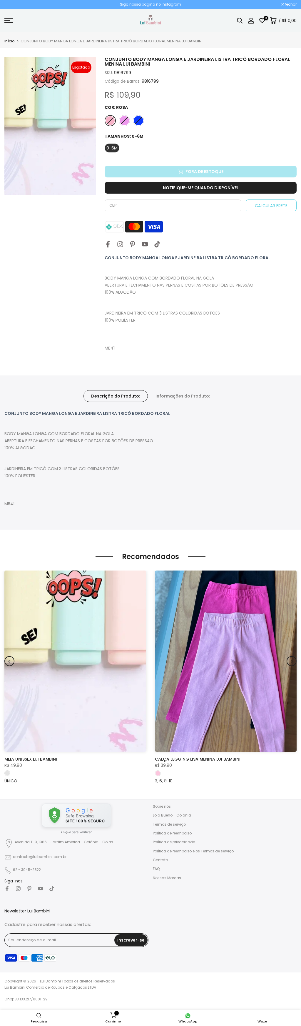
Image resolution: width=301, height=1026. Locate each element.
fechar (13, 4)
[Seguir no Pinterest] (132, 244)
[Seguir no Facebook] (108, 244)
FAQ (156, 868)
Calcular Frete (271, 206)
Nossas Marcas (167, 877)
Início (9, 41)
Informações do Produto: (182, 396)
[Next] (292, 661)
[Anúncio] (150, 4)
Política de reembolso (172, 833)
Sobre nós (162, 806)
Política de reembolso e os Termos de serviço (193, 851)
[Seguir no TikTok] (157, 244)
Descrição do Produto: (115, 396)
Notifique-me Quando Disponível (201, 188)
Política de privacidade (174, 841)
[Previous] (9, 661)
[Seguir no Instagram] (120, 244)
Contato (160, 859)
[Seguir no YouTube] (145, 244)
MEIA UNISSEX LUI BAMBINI (30, 759)
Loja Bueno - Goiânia (172, 815)
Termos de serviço (169, 824)
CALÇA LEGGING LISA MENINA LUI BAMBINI (197, 759)
